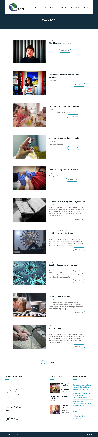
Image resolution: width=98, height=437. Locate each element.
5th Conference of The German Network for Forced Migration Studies (82, 404)
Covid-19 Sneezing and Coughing (63, 265)
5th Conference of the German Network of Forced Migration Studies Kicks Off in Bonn (82, 387)
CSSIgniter (15, 434)
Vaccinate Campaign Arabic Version (64, 106)
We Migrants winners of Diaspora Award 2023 (65, 386)
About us (68, 7)
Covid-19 (51, 40)
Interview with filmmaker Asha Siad (64, 408)
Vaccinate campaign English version (64, 138)
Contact (78, 7)
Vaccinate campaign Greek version (63, 170)
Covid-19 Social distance (59, 297)
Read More (64, 50)
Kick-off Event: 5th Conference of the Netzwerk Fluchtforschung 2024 (82, 395)
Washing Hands (55, 328)
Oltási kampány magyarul (60, 43)
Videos (44, 7)
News (61, 7)
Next (52, 362)
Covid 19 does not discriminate (62, 233)
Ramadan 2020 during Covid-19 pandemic (67, 201)
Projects (53, 7)
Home (37, 7)
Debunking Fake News (61, 230)
